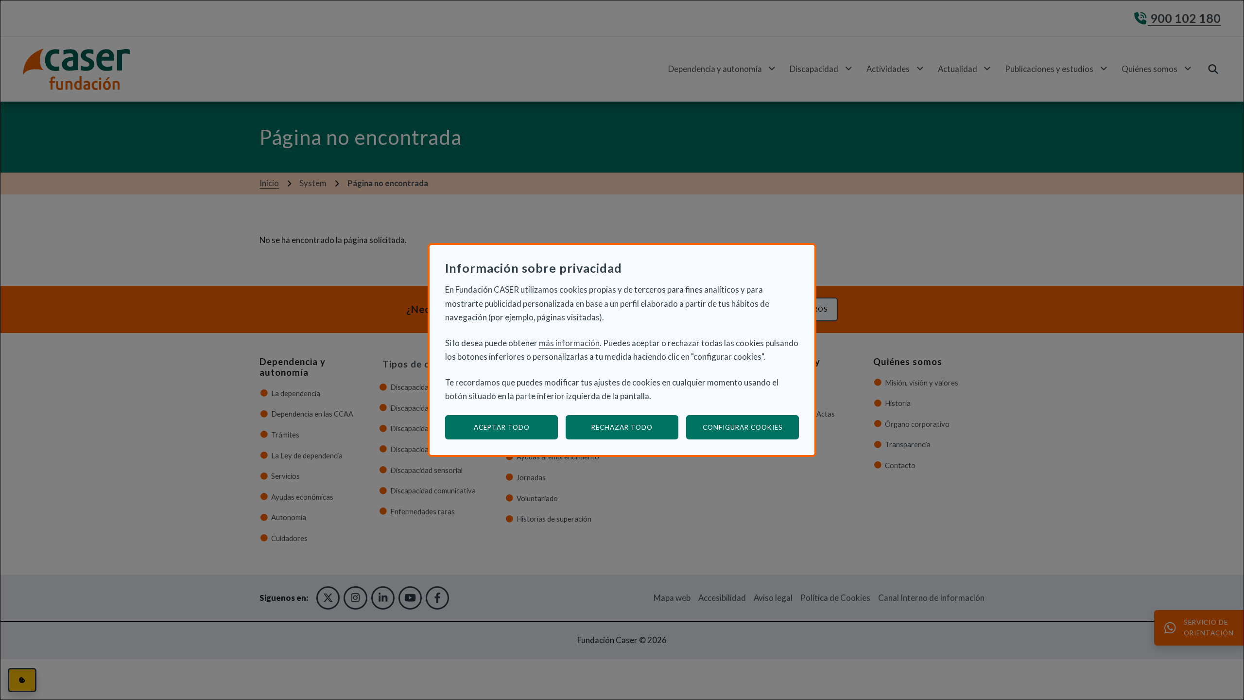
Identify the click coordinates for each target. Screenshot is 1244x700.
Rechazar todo (622, 427)
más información (569, 343)
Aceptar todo (502, 427)
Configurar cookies (751, 427)
